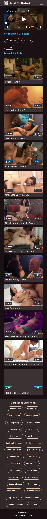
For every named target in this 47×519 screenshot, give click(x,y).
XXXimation (34, 504)
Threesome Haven (15, 504)
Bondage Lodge (13, 422)
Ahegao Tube (15, 409)
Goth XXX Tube (35, 443)
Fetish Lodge (32, 436)
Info (10, 47)
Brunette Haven (33, 422)
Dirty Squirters (15, 436)
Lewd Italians (31, 463)
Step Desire (12, 497)
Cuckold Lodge (32, 429)
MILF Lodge (13, 477)
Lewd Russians (32, 470)
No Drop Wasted (31, 477)
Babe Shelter (14, 415)
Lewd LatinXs (14, 470)
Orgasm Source (15, 484)
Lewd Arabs (33, 456)
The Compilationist (31, 497)
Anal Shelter (32, 409)
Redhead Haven (33, 491)
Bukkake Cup (14, 429)
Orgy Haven (33, 484)
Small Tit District (20, 3)
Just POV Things (34, 450)
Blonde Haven (32, 415)
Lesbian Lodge (15, 456)
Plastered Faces (13, 491)
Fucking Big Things (14, 443)
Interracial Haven (14, 450)
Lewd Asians (15, 463)
